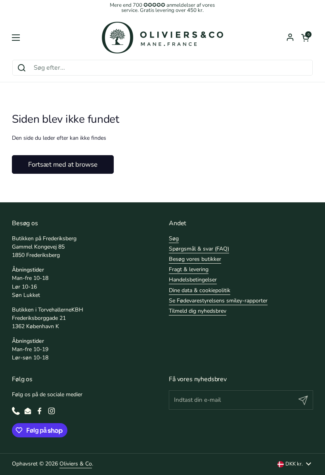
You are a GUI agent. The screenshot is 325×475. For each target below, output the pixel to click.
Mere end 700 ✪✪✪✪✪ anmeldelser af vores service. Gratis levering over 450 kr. (162, 8)
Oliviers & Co (75, 463)
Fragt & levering (188, 269)
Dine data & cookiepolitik (199, 290)
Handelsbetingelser (193, 279)
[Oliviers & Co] (162, 37)
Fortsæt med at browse (63, 164)
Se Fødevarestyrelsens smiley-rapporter (218, 300)
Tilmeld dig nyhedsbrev (197, 311)
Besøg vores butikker (195, 259)
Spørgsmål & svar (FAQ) (199, 249)
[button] (305, 38)
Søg (174, 238)
